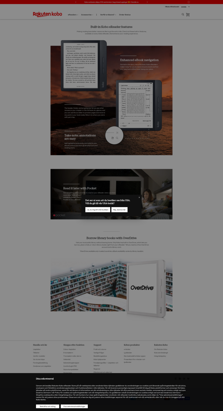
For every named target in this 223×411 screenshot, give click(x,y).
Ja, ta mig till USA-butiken (97, 210)
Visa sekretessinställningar (74, 406)
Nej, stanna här (119, 210)
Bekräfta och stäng (47, 406)
